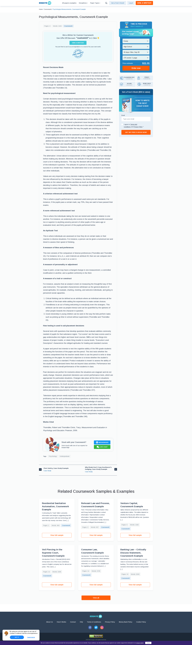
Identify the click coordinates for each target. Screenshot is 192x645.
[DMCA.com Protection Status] (96, 636)
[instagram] (102, 627)
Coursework (68, 26)
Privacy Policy (110, 622)
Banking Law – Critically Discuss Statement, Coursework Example (133, 552)
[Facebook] (90, 627)
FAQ (81, 622)
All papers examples (69, 3)
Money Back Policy (125, 622)
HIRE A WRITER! (144, 3)
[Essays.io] (96, 616)
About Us (49, 622)
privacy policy (140, 643)
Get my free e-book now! (136, 132)
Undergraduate (64, 456)
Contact (73, 622)
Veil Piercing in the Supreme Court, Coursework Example (53, 552)
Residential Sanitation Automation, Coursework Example (55, 506)
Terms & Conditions (94, 622)
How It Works (61, 622)
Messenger (103, 442)
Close (148, 643)
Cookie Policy (141, 622)
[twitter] (96, 627)
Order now (136, 68)
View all (96, 598)
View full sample (56, 535)
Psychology (53, 456)
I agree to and (134, 126)
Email (123, 115)
